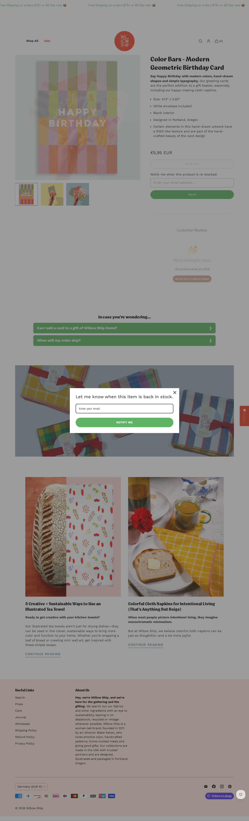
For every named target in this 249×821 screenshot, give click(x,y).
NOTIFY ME (124, 422)
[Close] (174, 392)
